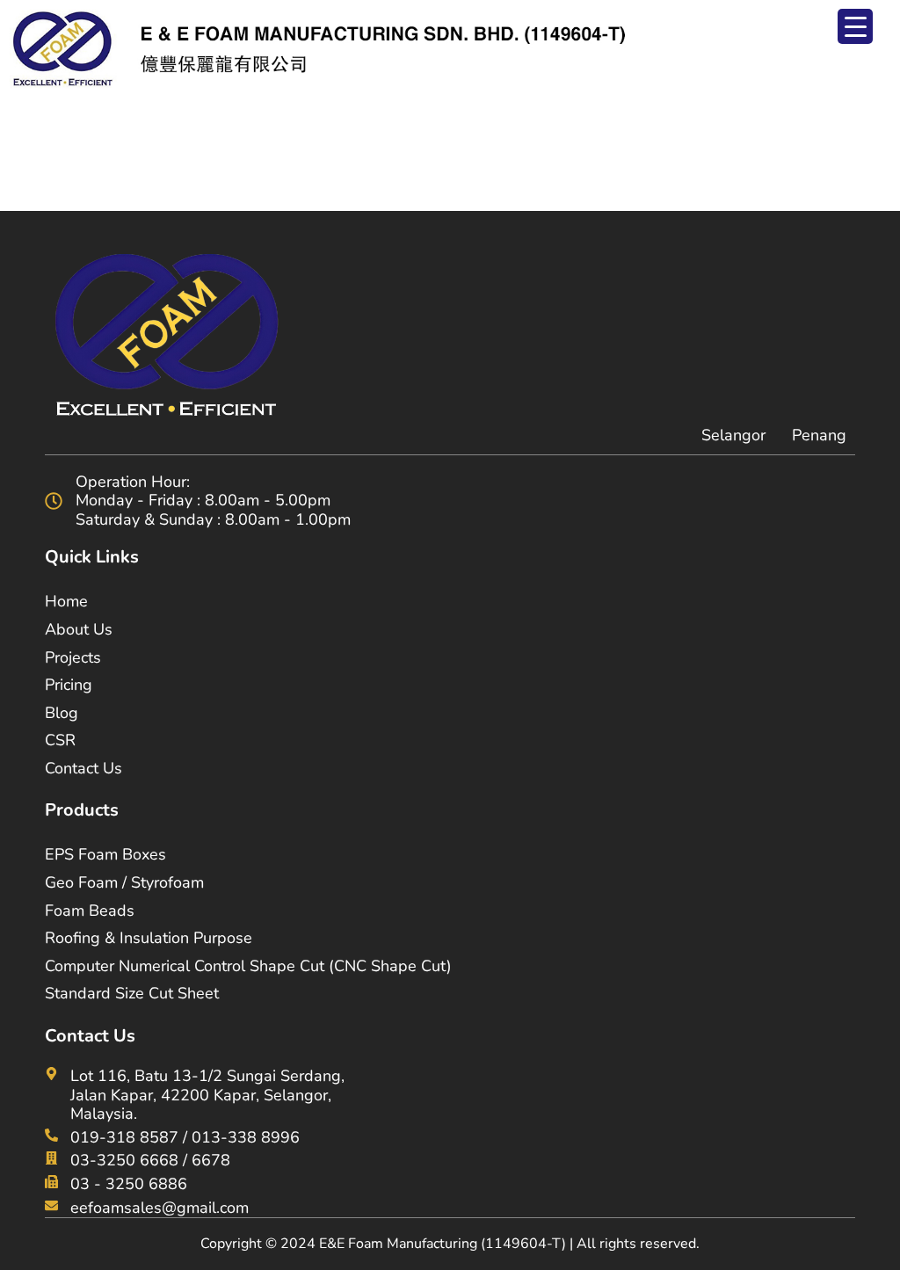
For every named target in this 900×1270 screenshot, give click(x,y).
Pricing (68, 684)
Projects (73, 657)
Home (66, 601)
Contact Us (83, 768)
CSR (60, 740)
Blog (61, 712)
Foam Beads (89, 910)
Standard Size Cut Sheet (132, 993)
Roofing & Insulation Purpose (148, 937)
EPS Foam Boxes (105, 854)
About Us (78, 629)
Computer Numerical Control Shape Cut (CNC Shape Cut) (248, 965)
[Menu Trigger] (855, 26)
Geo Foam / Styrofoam (124, 882)
